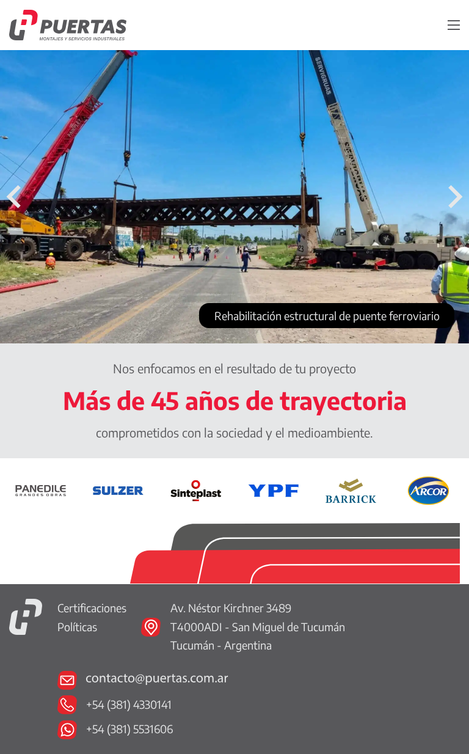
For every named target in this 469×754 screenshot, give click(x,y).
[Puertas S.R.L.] (25, 615)
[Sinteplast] (195, 489)
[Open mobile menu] (454, 25)
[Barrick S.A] (350, 489)
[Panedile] (40, 489)
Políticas (77, 627)
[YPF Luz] (273, 489)
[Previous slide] (15, 196)
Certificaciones (91, 608)
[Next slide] (453, 196)
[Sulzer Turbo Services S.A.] (118, 489)
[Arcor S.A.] (428, 489)
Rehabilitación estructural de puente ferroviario (327, 316)
